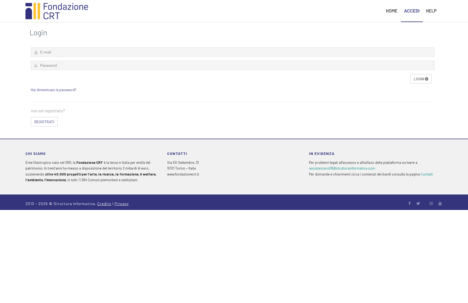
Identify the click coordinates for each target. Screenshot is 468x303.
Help (431, 10)
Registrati (44, 121)
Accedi (412, 10)
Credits (104, 203)
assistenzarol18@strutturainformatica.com (342, 168)
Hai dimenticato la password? (53, 90)
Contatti (427, 174)
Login (419, 78)
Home (392, 10)
